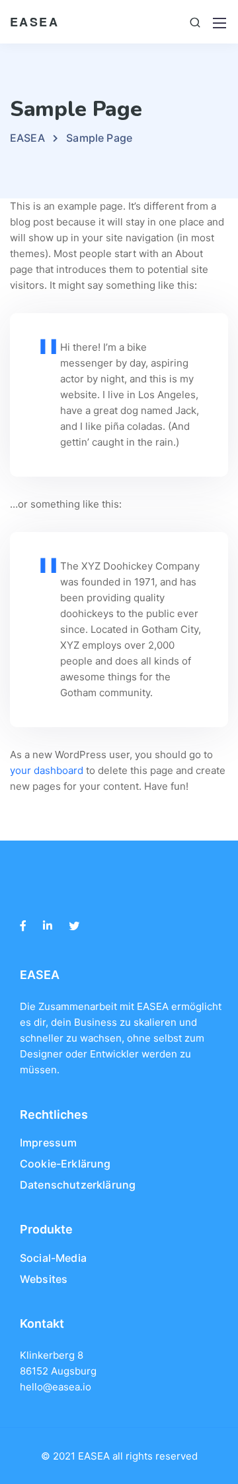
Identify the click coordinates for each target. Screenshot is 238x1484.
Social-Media (53, 1257)
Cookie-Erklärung (65, 1163)
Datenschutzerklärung (78, 1184)
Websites (43, 1279)
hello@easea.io (55, 1386)
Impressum (48, 1142)
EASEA (34, 21)
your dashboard (46, 770)
